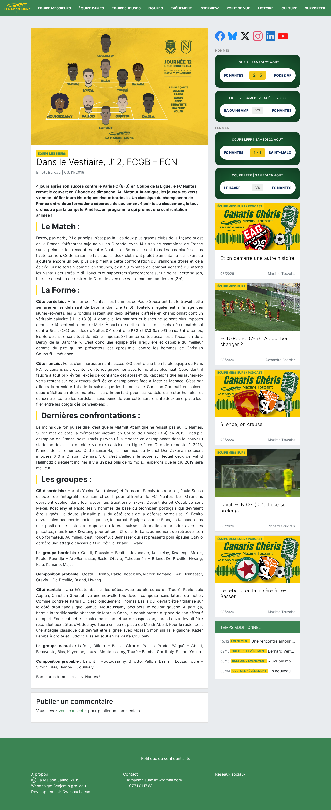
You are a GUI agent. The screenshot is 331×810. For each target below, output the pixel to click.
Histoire (266, 8)
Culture (289, 8)
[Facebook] (220, 36)
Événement (181, 8)
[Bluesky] (232, 36)
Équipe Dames (91, 8)
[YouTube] (283, 36)
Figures (155, 8)
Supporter (315, 8)
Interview (209, 8)
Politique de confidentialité (165, 758)
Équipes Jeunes (126, 8)
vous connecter (73, 710)
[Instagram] (258, 36)
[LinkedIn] (270, 36)
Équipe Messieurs (54, 8)
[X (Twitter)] (245, 36)
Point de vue (238, 8)
